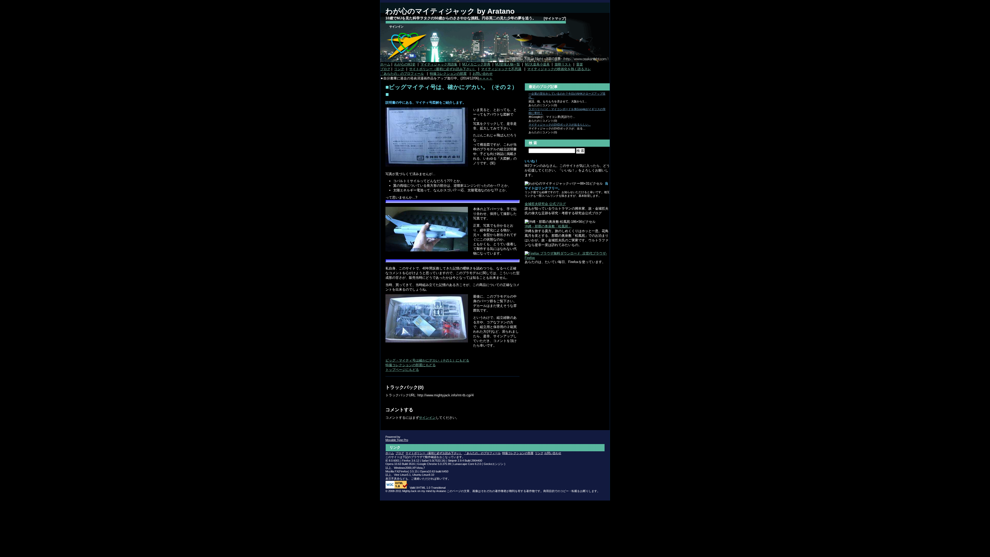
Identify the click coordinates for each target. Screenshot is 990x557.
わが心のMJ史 (405, 64)
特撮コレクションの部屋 (448, 74)
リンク (399, 69)
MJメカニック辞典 (476, 64)
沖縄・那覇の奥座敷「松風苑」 (548, 226)
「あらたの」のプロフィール (402, 74)
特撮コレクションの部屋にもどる (410, 365)
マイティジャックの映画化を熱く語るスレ (559, 69)
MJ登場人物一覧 (507, 64)
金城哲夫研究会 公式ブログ (545, 204)
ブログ (385, 69)
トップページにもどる (402, 370)
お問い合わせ (483, 74)
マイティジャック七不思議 (501, 69)
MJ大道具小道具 (537, 64)
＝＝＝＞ (485, 78)
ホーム (385, 64)
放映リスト (563, 64)
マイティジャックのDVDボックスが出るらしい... (560, 124)
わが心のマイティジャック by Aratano (450, 11)
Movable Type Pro (396, 439)
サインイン (396, 26)
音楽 (579, 64)
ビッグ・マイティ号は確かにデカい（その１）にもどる (427, 360)
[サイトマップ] (555, 18)
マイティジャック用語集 (438, 64)
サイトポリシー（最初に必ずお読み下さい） (442, 69)
